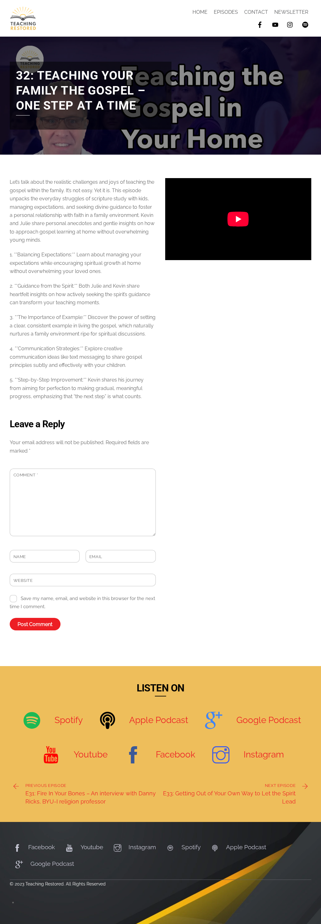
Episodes (226, 12)
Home (200, 12)
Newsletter (291, 12)
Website (23, 580)
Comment (25, 475)
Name (19, 556)
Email (96, 556)
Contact (256, 12)
